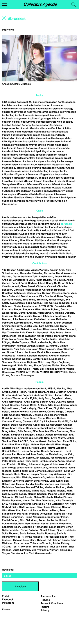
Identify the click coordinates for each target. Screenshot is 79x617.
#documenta (28, 122)
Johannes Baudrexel (54, 316)
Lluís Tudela (57, 332)
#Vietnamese (9, 204)
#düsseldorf (20, 230)
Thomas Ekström (55, 369)
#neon (51, 148)
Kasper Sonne (39, 474)
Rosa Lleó (24, 523)
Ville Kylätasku (40, 550)
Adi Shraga (23, 270)
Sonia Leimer (27, 533)
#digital (16, 122)
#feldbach (45, 230)
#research (8, 161)
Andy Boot (44, 398)
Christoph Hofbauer (53, 290)
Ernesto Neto (42, 438)
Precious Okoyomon (41, 514)
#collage (71, 112)
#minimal (7, 145)
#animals (38, 102)
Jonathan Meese (58, 467)
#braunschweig (28, 224)
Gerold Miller (53, 444)
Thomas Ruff (44, 540)
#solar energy (65, 161)
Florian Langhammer (25, 306)
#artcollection (38, 105)
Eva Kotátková (38, 441)
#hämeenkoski (44, 234)
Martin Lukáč (18, 494)
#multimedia (9, 148)
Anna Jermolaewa (12, 402)
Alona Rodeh (18, 392)
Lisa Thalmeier (10, 332)
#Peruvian (22, 194)
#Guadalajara (10, 234)
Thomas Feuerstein (24, 540)
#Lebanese (8, 191)
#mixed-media (46, 145)
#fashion (35, 128)
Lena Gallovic (22, 329)
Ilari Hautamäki (21, 454)
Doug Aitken (9, 431)
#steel (14, 164)
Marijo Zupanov (20, 342)
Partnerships (48, 596)
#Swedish (19, 201)
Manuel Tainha (34, 487)
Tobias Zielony (61, 543)
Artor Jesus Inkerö (58, 405)
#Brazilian (19, 178)
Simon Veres (67, 365)
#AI (30, 102)
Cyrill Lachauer (48, 421)
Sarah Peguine (41, 359)
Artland (42, 405)
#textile (27, 168)
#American (32, 174)
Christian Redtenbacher (27, 290)
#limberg (14, 240)
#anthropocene (67, 102)
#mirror (32, 145)
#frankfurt (68, 230)
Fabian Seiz (55, 441)
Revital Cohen (10, 520)
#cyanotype (44, 118)
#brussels (66, 224)
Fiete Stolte (69, 441)
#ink (18, 138)
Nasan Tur (29, 500)
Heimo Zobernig (57, 448)
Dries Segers (64, 296)
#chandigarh (26, 227)
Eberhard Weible (11, 299)
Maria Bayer (61, 336)
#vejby (5, 257)
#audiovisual (43, 108)
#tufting (36, 168)
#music (21, 148)
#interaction (43, 138)
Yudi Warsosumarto (40, 553)
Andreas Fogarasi (22, 395)
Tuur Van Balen (58, 546)
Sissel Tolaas (47, 530)
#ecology (68, 122)
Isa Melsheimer (53, 454)
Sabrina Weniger (21, 359)
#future (6, 135)
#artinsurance (55, 105)
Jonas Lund (40, 467)
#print (39, 158)
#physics (41, 155)
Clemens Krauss (11, 421)
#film (18, 131)
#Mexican (37, 191)
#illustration (8, 138)
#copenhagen (64, 227)
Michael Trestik (23, 497)
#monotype (61, 145)
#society (51, 161)
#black (6, 112)
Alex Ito (60, 388)
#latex (68, 138)
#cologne (50, 227)
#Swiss (30, 201)
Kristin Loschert (63, 322)
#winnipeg (51, 257)
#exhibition (55, 125)
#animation (50, 102)
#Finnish (60, 181)
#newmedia (63, 148)
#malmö (17, 243)
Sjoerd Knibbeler (66, 530)
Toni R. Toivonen (21, 546)
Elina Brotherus (59, 431)
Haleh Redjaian (21, 448)
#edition (16, 125)
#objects (25, 151)
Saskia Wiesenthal (60, 523)
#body (13, 112)
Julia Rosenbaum (23, 319)
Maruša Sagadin (37, 494)
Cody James (34, 293)
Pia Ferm (22, 514)
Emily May (42, 299)
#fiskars (57, 230)
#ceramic (42, 112)
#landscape (57, 138)
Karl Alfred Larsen (44, 319)
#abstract (22, 102)
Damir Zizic (69, 293)
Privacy (45, 610)
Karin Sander (21, 474)
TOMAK (6, 546)
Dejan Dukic (65, 428)
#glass (36, 135)
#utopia (69, 168)
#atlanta (44, 217)
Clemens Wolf (30, 421)
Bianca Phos (44, 408)
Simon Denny (56, 527)
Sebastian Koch (11, 527)
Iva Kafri (68, 454)
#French (21, 184)
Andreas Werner (11, 398)
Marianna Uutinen (55, 487)
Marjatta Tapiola (56, 490)
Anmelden (20, 586)
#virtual (34, 171)
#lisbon (30, 240)
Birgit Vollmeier (61, 408)
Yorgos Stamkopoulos (15, 553)
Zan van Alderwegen (23, 375)
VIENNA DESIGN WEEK (54, 372)
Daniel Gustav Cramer (59, 425)
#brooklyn (43, 224)
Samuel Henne (40, 523)
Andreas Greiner (43, 395)
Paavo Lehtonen (26, 352)
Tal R (21, 537)
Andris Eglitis (29, 398)
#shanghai (64, 250)
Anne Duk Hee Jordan (62, 402)
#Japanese (34, 187)
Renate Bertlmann (57, 517)
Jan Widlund (42, 458)
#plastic (62, 155)
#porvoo (62, 247)
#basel (54, 220)
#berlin (71, 220)
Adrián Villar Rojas (12, 388)
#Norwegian (9, 194)
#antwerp (33, 217)
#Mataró (27, 243)
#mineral (65, 141)
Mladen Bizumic (63, 497)
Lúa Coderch (62, 484)
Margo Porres (45, 336)
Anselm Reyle (28, 405)
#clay (63, 112)
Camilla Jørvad (10, 286)
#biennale (57, 108)
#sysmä (44, 253)
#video (25, 171)
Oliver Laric (43, 507)
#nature (42, 148)
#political (7, 158)
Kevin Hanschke (43, 322)
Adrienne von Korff (35, 388)
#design (6, 122)
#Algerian (19, 174)
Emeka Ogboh (44, 434)
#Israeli (13, 187)
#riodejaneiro (26, 250)
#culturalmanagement (14, 118)
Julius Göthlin (54, 471)
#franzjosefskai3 (58, 131)
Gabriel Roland (50, 309)
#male (18, 141)
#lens (5, 240)
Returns (45, 600)
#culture (32, 118)
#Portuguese (45, 194)
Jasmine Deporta (64, 313)
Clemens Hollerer (56, 418)
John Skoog (9, 467)
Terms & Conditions (52, 603)
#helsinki (7, 237)
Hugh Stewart (45, 313)
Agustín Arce (57, 270)
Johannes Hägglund (40, 464)
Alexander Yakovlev (30, 273)
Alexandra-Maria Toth (25, 276)
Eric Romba (61, 434)
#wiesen (39, 257)
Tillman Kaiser (61, 540)
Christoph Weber (11, 418)
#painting (41, 151)
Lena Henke (41, 481)
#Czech (18, 181)
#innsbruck (33, 237)
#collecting (8, 115)
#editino (6, 125)
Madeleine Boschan (13, 487)
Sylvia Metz (8, 369)
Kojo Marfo (39, 477)
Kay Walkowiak (57, 474)
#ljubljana (40, 240)
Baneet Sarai (19, 283)
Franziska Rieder (11, 309)
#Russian (7, 197)
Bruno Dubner (66, 283)
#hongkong (19, 237)
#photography (27, 155)
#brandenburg (10, 224)
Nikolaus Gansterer (20, 504)
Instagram (8, 603)
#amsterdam (19, 217)
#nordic (6, 151)
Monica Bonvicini (11, 500)
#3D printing (9, 102)
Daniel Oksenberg (28, 428)
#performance (55, 151)
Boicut (5, 411)
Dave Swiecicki (10, 296)
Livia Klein (26, 332)
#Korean (46, 187)
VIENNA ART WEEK (27, 372)
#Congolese (67, 178)
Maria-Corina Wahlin (21, 339)
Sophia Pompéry (45, 533)
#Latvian (67, 187)
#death (56, 118)
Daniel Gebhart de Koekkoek (28, 425)
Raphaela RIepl (63, 514)
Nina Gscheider (54, 504)
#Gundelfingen (26, 234)
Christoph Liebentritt (13, 293)
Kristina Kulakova (12, 326)
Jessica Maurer (32, 316)
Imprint (45, 607)
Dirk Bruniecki (47, 296)
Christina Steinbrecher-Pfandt (50, 415)
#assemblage (10, 108)
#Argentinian (46, 174)
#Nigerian (67, 191)
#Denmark (67, 118)
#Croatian (7, 181)
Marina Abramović (19, 490)
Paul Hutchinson (31, 510)
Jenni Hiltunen (59, 458)
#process (48, 158)
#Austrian (7, 178)
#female (45, 128)
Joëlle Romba (39, 461)
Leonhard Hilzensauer (44, 329)
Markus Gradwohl (41, 342)
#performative (10, 155)
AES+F (51, 388)
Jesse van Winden (12, 316)
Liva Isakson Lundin (22, 484)
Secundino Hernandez (35, 527)
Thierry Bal (37, 369)
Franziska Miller (64, 306)
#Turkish (49, 201)
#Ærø (52, 217)
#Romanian (60, 194)
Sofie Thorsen (10, 533)
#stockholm (22, 253)
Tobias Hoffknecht (40, 543)
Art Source (59, 280)
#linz (22, 240)
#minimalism (20, 145)
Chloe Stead (27, 286)
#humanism (48, 135)
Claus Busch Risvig (34, 418)
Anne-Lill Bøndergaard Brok (18, 280)
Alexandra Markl (53, 273)
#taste (66, 164)
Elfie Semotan (41, 431)
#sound (6, 164)
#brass (22, 112)
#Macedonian (23, 191)
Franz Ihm (8, 444)
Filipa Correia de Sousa (56, 303)
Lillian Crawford (67, 329)
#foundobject (41, 131)
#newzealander (53, 191)
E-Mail (5, 596)
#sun (34, 164)
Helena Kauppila (30, 451)
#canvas (32, 112)
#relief (67, 158)
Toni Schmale (41, 546)
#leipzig (67, 237)
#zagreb (62, 257)
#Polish (33, 194)
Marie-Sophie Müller (45, 339)
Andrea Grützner (56, 392)
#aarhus (7, 217)
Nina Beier (31, 349)
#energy (26, 125)
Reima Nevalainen (35, 517)
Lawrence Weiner (23, 481)
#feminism (56, 128)
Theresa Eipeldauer (55, 537)
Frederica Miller (32, 309)
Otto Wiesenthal (11, 510)
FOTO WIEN (46, 306)
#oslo (21, 247)
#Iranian (66, 184)
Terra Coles (23, 369)
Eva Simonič (17, 303)
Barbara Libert (36, 283)
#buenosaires (10, 227)
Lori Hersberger (44, 484)
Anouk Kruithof (10, 405)
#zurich (72, 257)
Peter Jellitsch (50, 510)
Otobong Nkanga (61, 507)
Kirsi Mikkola (23, 477)
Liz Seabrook (41, 332)
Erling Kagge (25, 438)
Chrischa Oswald (46, 286)
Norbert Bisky (9, 507)
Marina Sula (38, 490)
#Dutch (38, 181)
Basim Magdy (28, 408)
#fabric (25, 128)
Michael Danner (26, 346)
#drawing (56, 122)
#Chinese (54, 178)
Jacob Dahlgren (11, 458)
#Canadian (41, 178)
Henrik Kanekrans (51, 451)
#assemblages (26, 108)
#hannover (60, 234)
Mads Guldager (26, 336)
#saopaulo (51, 250)
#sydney (34, 253)
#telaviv (53, 253)
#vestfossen (17, 257)
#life (4, 141)
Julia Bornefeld (37, 471)
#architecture (9, 105)
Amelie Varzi (46, 276)
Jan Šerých (27, 458)
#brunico (55, 224)
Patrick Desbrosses (48, 352)
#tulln (62, 253)
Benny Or (51, 283)
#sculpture (40, 161)
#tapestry (57, 164)
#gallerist (16, 135)
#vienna (29, 257)
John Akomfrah (62, 464)
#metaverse (53, 141)
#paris (43, 247)
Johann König (56, 461)
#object (15, 151)
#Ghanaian (44, 184)
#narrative (32, 148)
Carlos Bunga (55, 411)
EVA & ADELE (20, 441)
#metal (41, 141)
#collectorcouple (24, 115)
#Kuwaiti (56, 187)
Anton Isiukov (43, 280)
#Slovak (29, 197)
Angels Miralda (63, 276)
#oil (33, 151)
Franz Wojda (22, 444)
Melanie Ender (56, 494)
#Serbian (18, 197)
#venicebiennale (11, 171)
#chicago (39, 227)
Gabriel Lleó (38, 444)
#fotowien (27, 131)
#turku (69, 253)
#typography (49, 168)
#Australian (61, 174)
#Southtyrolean (67, 197)
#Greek (56, 184)
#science (28, 161)
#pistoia (51, 247)
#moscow (52, 243)
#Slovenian (41, 197)
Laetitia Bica (31, 326)
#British (30, 178)
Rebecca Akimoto (48, 355)
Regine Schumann (12, 517)
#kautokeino (48, 237)
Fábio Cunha (33, 303)
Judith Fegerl (20, 471)
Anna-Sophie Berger (36, 402)
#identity (60, 135)
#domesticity (43, 122)
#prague (7, 250)
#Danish (28, 181)
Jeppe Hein (23, 461)
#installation (28, 138)
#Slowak (53, 197)
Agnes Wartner (39, 270)
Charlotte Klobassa (20, 415)
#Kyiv (59, 237)
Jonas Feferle (25, 467)
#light (11, 141)
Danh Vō (63, 421)
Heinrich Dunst (10, 451)
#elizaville (33, 230)
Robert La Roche (48, 520)
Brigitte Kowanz (20, 411)
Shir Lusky (44, 362)
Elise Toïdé (29, 299)
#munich (63, 243)
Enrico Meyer (56, 299)
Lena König (56, 481)
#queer (59, 158)
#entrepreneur (40, 125)
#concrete (55, 115)
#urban (60, 168)
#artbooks (24, 105)
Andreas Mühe (63, 395)
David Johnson (29, 296)
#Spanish (7, 201)
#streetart (24, 164)
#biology (68, 108)
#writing (43, 171)
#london (51, 240)
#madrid (7, 243)
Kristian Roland (55, 477)
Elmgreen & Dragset (22, 434)
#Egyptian (48, 181)
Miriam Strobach (43, 497)
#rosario (40, 250)
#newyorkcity (9, 247)
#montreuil (39, 243)
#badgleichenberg (12, 220)
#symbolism (44, 164)
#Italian (22, 187)
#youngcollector (58, 171)
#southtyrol (8, 253)
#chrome (54, 112)
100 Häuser (8, 270)
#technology (9, 168)
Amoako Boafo (36, 392)
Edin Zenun (24, 431)
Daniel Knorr (9, 428)
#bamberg (30, 220)
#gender (27, 135)
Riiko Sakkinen (28, 520)
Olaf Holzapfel (27, 507)
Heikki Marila (38, 448)
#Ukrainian (60, 201)
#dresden (7, 230)
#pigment (51, 155)
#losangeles (64, 240)
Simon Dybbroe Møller (46, 365)
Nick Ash (19, 349)
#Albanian (8, 174)
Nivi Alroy (70, 504)
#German (32, 184)
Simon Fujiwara (30, 530)
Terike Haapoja (34, 537)
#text (19, 168)
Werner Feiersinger (60, 550)
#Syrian (38, 201)
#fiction (67, 128)
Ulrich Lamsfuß (21, 550)
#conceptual (42, 115)
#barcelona (42, 220)
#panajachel (32, 247)
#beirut (63, 220)
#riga (15, 250)
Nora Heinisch (47, 349)
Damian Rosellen (52, 293)
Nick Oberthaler (45, 500)
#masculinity (29, 141)
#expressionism (11, 128)
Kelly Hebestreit (23, 322)
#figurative (8, 131)
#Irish (5, 187)
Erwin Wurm (58, 438)
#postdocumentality (24, 158)
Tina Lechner (21, 543)
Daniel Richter (48, 428)
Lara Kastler (46, 326)
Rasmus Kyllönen (27, 355)
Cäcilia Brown (38, 411)
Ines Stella (37, 454)
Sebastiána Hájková (25, 362)
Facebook (8, 599)
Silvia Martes (24, 365)
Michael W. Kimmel (47, 346)
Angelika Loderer (61, 398)
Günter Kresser (27, 313)
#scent (18, 161)
